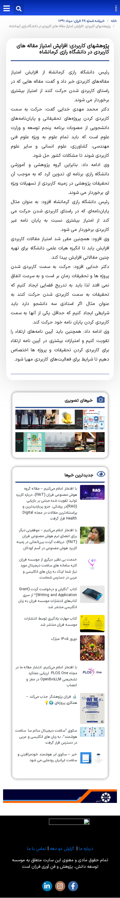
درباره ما (86, 849)
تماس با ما (36, 849)
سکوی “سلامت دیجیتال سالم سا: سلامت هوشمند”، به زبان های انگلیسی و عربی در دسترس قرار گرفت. (46, 737)
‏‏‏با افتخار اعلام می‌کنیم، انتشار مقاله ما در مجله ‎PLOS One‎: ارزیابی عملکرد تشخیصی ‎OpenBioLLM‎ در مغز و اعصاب (46, 676)
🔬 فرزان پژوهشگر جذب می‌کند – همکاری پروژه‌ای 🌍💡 (51, 699)
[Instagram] (60, 886)
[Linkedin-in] (47, 886)
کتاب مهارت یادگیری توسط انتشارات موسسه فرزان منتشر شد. (50, 621)
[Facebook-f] (73, 886)
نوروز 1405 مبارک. (63, 639)
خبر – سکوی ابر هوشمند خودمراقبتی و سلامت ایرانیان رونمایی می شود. (47, 757)
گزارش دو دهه (62, 849)
